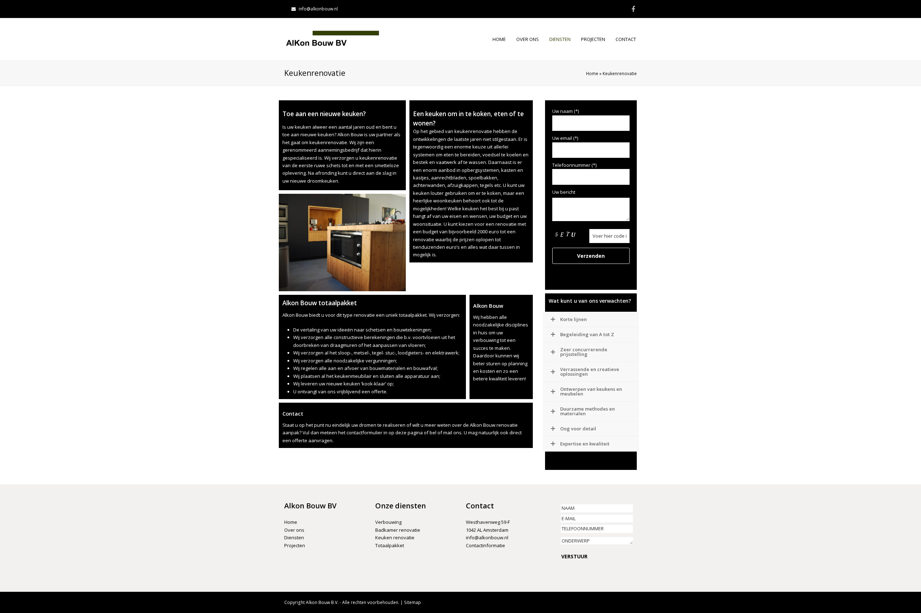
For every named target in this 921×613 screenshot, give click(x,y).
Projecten (294, 545)
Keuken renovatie (394, 537)
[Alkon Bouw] (332, 39)
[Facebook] (633, 9)
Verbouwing (388, 522)
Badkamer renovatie (397, 530)
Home (592, 73)
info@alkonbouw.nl (318, 9)
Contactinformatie (485, 545)
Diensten (294, 537)
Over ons (294, 530)
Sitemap (412, 602)
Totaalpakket (389, 545)
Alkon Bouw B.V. (322, 602)
